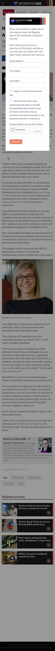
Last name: (15, 81)
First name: (15, 71)
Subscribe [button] (16, 141)
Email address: (17, 61)
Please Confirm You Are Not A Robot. (27, 124)
